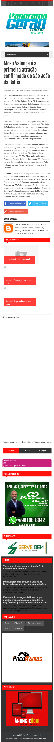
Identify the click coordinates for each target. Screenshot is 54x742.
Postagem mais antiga (43, 442)
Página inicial (27, 442)
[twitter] (15, 3)
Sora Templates (26, 738)
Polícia (7, 628)
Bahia (21, 90)
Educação (18, 623)
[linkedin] (39, 3)
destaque (27, 90)
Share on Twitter (40, 203)
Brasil (7, 623)
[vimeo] (21, 3)
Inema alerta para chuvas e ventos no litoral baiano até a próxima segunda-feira (25, 583)
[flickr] (27, 3)
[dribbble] (33, 3)
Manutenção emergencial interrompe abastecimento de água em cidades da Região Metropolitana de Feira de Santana (25, 600)
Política (18, 628)
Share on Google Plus (18, 211)
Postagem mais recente (12, 442)
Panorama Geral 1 (41, 738)
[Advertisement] (27, 410)
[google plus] (45, 3)
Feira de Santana (9, 461)
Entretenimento (36, 90)
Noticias (45, 90)
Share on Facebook (17, 203)
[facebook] (8, 3)
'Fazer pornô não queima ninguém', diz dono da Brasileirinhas (23, 567)
